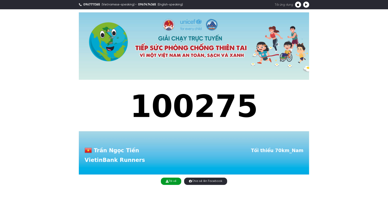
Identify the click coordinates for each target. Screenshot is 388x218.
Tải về (172, 181)
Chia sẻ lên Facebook (207, 181)
